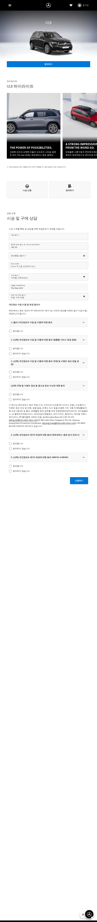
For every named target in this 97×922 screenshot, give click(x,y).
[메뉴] (10, 5)
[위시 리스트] (71, 5)
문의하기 (48, 64)
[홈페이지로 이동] (48, 5)
